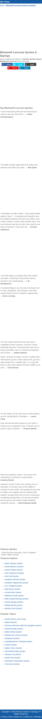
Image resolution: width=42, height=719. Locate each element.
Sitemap (37, 717)
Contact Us (27, 717)
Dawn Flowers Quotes (14, 563)
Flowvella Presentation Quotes (17, 661)
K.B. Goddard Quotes (13, 586)
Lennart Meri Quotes (13, 592)
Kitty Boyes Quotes (12, 589)
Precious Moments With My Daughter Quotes (23, 625)
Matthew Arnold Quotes (14, 596)
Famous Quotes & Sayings (27, 712)
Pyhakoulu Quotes (12, 638)
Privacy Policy (7, 717)
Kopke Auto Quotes (12, 658)
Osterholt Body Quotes (14, 629)
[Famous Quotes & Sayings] (5, 2)
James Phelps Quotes (14, 570)
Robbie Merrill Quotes (13, 605)
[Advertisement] (21, 28)
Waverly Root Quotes (13, 608)
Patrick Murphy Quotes (14, 602)
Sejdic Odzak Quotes (13, 632)
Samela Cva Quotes (13, 654)
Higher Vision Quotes (13, 648)
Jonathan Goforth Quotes (15, 579)
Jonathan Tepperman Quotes (16, 583)
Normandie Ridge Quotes (15, 651)
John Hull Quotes (12, 576)
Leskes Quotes (11, 645)
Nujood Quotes (11, 622)
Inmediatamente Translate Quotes (18, 642)
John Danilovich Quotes (14, 573)
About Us (18, 717)
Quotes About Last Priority (15, 619)
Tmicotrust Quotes (12, 664)
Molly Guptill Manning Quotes (17, 599)
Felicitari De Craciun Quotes (16, 635)
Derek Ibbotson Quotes (14, 567)
